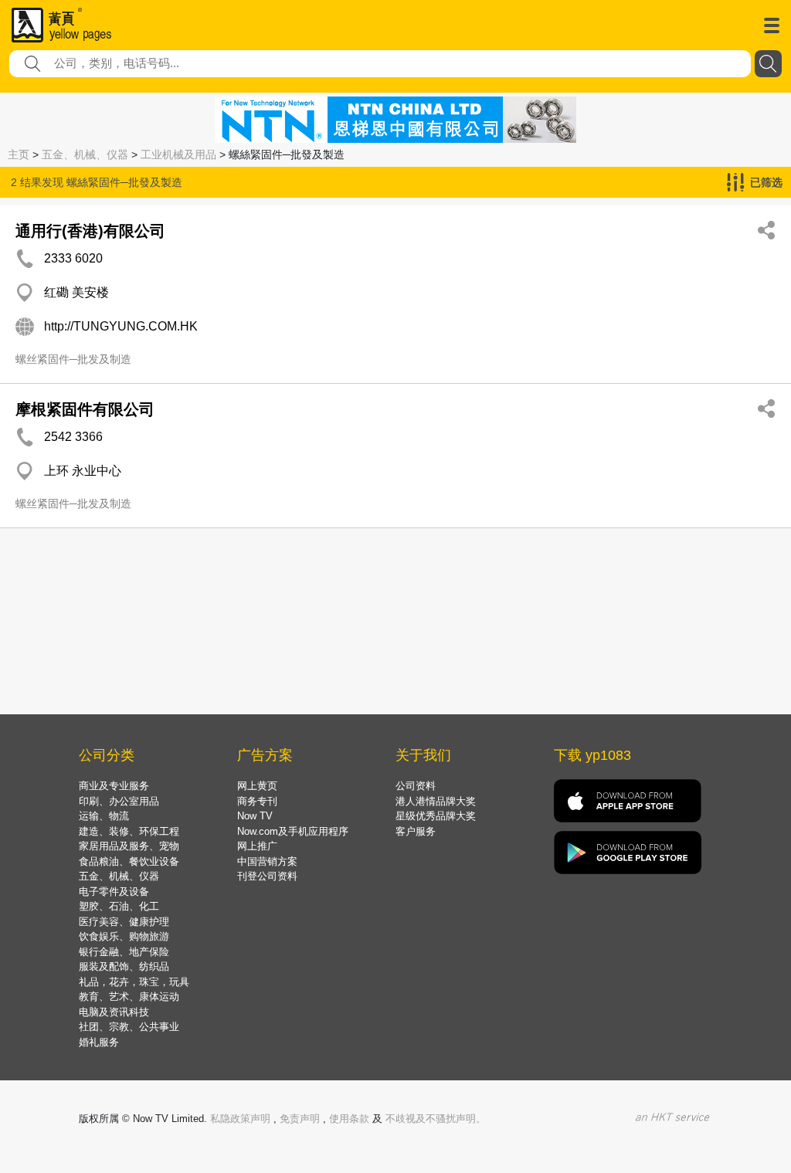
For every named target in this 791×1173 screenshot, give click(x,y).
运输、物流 (104, 816)
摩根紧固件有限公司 (84, 409)
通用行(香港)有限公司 (90, 230)
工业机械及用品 (178, 154)
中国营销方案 (267, 861)
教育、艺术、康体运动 (129, 996)
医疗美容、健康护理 (124, 921)
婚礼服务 (99, 1042)
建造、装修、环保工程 (129, 831)
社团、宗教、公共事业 (129, 1026)
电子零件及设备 (114, 891)
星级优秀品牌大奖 (436, 816)
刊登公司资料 (267, 876)
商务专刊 (257, 801)
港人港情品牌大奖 (436, 801)
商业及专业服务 (114, 786)
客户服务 (416, 831)
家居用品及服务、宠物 (129, 846)
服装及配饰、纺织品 (124, 966)
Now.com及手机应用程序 (292, 831)
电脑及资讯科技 (114, 1012)
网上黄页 (257, 786)
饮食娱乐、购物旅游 (124, 936)
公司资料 (416, 786)
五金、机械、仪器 (85, 154)
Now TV (255, 816)
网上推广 (257, 846)
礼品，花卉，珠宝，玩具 (134, 982)
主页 (18, 154)
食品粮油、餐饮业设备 (129, 861)
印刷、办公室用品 (119, 801)
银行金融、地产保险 (124, 952)
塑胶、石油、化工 (119, 906)
